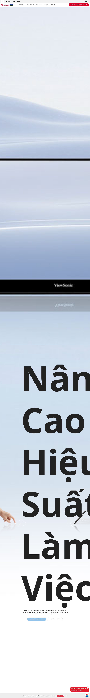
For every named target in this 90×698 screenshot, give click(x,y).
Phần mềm (29, 4)
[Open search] (67, 4)
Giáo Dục (8, 1)
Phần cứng (20, 4)
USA (59, 695)
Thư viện (38, 4)
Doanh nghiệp (16, 1)
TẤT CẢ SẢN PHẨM (54, 619)
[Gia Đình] (2, 1)
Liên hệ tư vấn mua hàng (36, 619)
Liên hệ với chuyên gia (77, 4)
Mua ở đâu (53, 4)
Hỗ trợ (86, 1)
